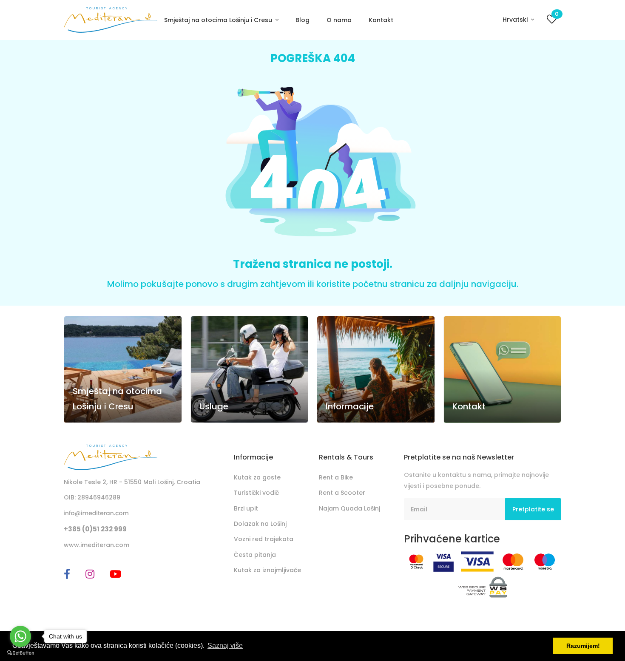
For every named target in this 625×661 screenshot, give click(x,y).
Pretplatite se (533, 509)
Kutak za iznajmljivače (267, 570)
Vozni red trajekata (263, 539)
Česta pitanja (255, 554)
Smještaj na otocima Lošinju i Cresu (219, 20)
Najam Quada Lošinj (349, 508)
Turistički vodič (256, 492)
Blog (302, 20)
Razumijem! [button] (583, 645)
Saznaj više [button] (225, 645)
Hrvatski (516, 19)
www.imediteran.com (96, 545)
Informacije (350, 406)
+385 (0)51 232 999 (95, 529)
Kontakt (381, 20)
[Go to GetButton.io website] (20, 652)
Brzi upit (246, 508)
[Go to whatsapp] (20, 636)
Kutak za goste (257, 477)
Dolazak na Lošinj (260, 523)
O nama (339, 20)
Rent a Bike (336, 477)
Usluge (213, 406)
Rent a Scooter (342, 492)
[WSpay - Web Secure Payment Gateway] (482, 586)
